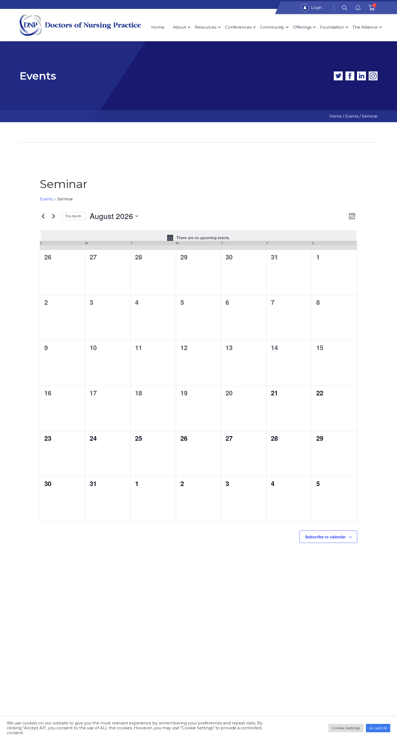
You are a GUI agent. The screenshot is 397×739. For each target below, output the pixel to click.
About (179, 27)
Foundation (332, 27)
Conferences (238, 27)
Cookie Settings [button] (346, 728)
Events (46, 199)
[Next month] (53, 216)
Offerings (302, 27)
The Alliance (365, 27)
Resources (205, 27)
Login (316, 7)
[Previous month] (43, 216)
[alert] (198, 237)
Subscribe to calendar (325, 536)
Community (272, 27)
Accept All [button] (378, 728)
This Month (73, 216)
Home (157, 27)
